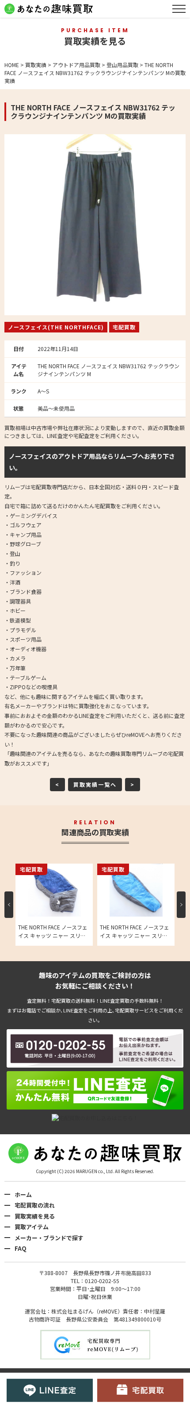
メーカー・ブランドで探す (49, 1238)
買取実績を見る (35, 1216)
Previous (8, 904)
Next (181, 904)
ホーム (23, 1194)
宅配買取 (124, 327)
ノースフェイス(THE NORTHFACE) (56, 327)
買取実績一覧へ (95, 784)
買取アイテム (32, 1227)
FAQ (21, 1248)
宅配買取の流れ (35, 1205)
